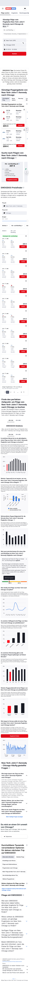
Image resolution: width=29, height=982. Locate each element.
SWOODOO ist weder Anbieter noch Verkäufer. (13, 966)
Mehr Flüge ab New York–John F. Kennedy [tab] (13, 871)
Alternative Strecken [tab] (8, 857)
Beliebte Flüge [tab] (20, 857)
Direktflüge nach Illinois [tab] (9, 860)
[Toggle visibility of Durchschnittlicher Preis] (14, 510)
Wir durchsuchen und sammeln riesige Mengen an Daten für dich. (12, 969)
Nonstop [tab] (20, 98)
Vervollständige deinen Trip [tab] (10, 875)
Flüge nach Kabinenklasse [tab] (9, 864)
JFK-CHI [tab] (10, 420)
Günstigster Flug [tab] (5, 99)
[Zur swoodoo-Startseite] (10, 8)
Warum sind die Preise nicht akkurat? (13, 972)
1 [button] (7, 392)
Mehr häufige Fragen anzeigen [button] (14, 816)
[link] (12, 179)
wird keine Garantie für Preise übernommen (12, 961)
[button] (3, 8)
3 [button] (14, 392)
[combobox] (16, 206)
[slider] (27, 221)
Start (13, 978)
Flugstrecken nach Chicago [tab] (10, 868)
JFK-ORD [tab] (18, 420)
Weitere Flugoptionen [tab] (8, 879)
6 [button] (21, 392)
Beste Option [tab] (14, 99)
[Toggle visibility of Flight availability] (12, 508)
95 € (4, 26)
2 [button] (10, 392)
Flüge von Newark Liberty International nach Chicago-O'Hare (14, 889)
